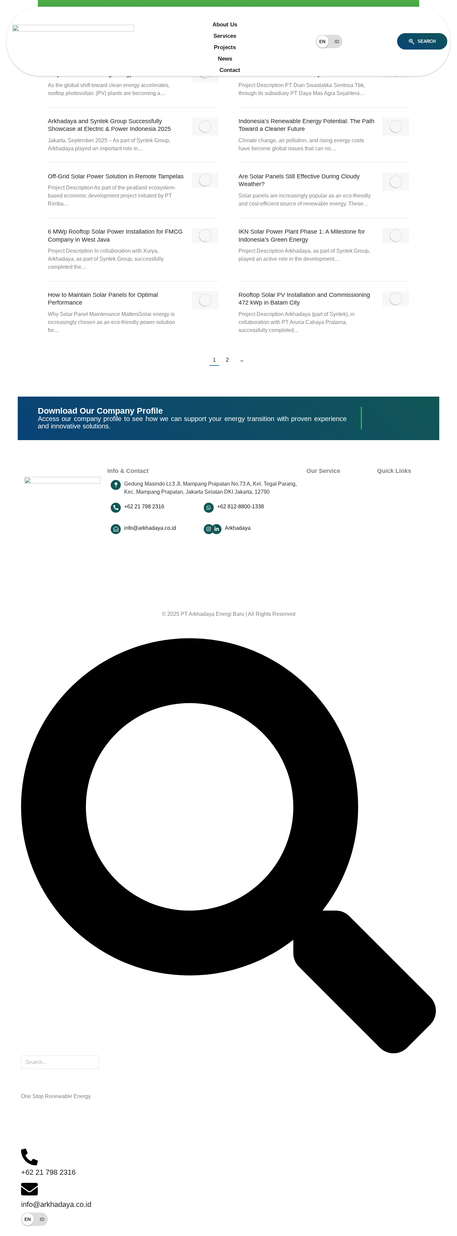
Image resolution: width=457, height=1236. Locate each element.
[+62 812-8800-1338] (209, 508)
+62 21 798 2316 (144, 506)
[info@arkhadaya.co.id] (116, 529)
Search (427, 41)
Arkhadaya (238, 528)
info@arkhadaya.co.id (150, 528)
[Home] (222, 13)
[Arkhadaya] (216, 529)
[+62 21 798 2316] (116, 508)
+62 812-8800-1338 (240, 506)
